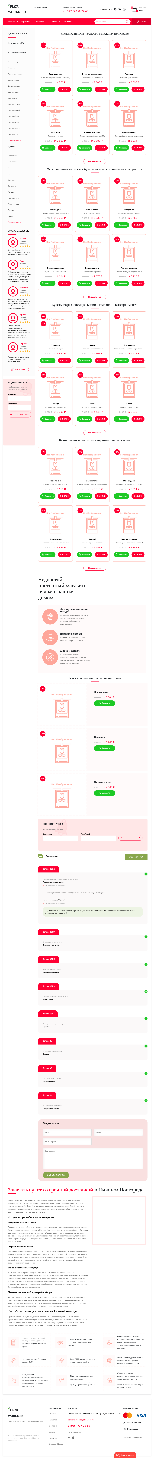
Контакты (68, 21)
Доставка (40, 21)
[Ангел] (129, 386)
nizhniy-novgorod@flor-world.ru (80, 1420)
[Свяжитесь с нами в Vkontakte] (119, 9)
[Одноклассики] (73, 1437)
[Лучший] (92, 522)
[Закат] (92, 328)
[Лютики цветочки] (129, 250)
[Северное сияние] (129, 522)
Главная (11, 21)
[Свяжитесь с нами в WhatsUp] (124, 9)
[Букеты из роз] (55, 56)
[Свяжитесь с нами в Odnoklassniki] (115, 9)
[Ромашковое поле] (55, 250)
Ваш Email (12, 403)
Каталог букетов (17, 52)
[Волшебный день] (92, 115)
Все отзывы (20, 369)
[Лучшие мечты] (62, 794)
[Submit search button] (127, 21)
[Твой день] (55, 115)
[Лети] (92, 386)
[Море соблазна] (129, 115)
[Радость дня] (55, 463)
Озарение (99, 737)
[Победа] (55, 386)
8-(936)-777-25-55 (79, 1425)
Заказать (49, 89)
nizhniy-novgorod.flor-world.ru (27, 1436)
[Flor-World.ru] (18, 9)
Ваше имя (12, 394)
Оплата (54, 21)
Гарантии (25, 21)
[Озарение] (129, 192)
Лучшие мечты (102, 782)
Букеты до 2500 (16, 43)
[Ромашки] (129, 56)
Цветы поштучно (17, 33)
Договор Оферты (56, 1444)
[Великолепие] (92, 463)
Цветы (11, 146)
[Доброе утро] (55, 522)
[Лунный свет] (92, 192)
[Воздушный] (129, 328)
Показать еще (94, 161)
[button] (125, 1455)
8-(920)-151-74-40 (77, 11)
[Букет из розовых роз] (92, 56)
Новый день (101, 692)
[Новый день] (55, 192)
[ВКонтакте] (69, 1438)
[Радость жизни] (92, 250)
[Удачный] (55, 328)
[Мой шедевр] (129, 463)
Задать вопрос (136, 857)
